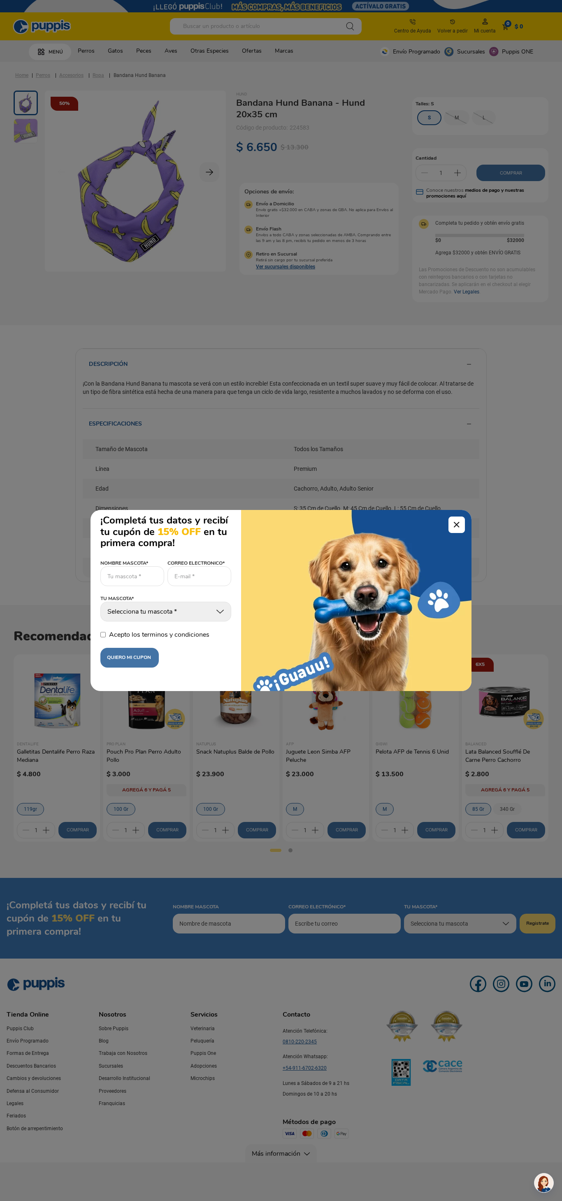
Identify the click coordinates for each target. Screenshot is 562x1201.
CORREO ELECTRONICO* (196, 563)
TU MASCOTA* (117, 599)
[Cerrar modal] (456, 525)
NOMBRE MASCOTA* (124, 563)
